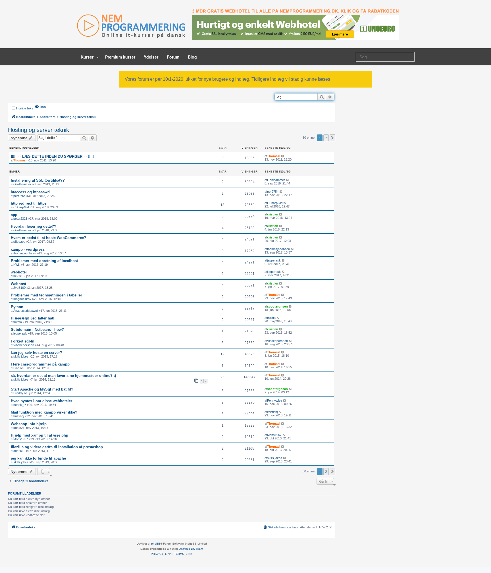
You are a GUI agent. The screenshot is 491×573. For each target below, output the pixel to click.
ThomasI (19, 160)
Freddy (18, 393)
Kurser (88, 57)
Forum (173, 57)
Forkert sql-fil (22, 341)
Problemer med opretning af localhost (44, 261)
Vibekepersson (23, 345)
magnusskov (22, 299)
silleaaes (19, 241)
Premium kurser (120, 57)
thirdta (17, 322)
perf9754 (19, 196)
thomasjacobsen (24, 253)
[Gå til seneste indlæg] (283, 156)
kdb (15, 427)
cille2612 (19, 450)
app (14, 215)
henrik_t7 (19, 404)
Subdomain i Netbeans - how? (37, 329)
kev (15, 276)
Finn (16, 368)
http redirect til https (29, 203)
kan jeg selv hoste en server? (36, 352)
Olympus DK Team (191, 548)
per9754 (272, 191)
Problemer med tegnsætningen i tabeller (46, 295)
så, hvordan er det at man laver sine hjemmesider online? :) (63, 375)
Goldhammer (22, 184)
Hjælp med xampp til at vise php (39, 435)
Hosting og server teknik (38, 130)
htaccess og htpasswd (30, 192)
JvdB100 (19, 287)
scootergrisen (277, 306)
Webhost (18, 284)
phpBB (155, 543)
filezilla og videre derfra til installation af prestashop (57, 447)
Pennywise (274, 400)
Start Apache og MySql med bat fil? (42, 389)
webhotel (19, 272)
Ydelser (151, 57)
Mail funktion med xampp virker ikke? (44, 412)
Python (17, 307)
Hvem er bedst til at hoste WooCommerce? (48, 238)
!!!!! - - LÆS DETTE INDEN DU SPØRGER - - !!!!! (52, 156)
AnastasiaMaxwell (25, 310)
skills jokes (20, 356)
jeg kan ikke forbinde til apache (38, 458)
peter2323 (20, 218)
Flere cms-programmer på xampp (40, 364)
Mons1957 (20, 439)
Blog (192, 57)
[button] (332, 137)
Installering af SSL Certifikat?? (38, 180)
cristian (272, 214)
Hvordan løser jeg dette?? (33, 226)
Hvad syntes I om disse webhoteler (41, 401)
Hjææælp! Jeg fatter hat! (32, 318)
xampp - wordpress (28, 249)
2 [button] (326, 137)
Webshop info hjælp (29, 424)
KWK (16, 264)
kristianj (18, 416)
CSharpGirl (21, 207)
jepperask (274, 260)
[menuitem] (40, 107)
